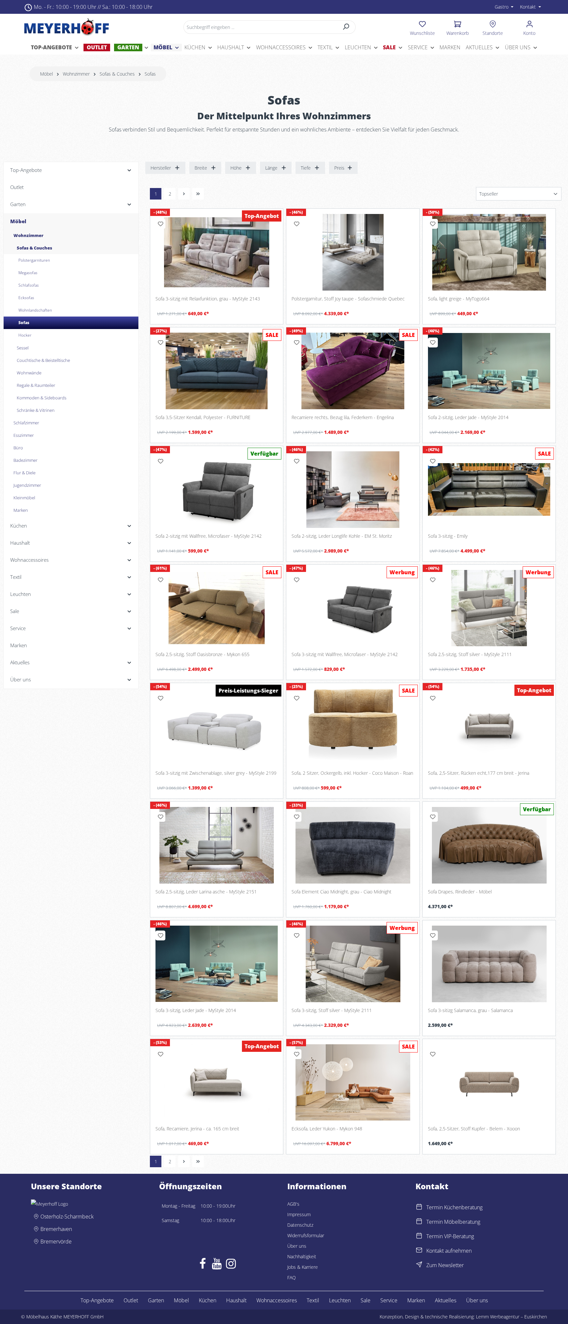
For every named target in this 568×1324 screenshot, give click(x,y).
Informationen (316, 1186)
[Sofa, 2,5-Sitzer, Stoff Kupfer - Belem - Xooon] (489, 1082)
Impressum (299, 1214)
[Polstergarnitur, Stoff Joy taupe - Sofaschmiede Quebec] (353, 252)
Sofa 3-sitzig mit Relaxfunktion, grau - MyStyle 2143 (207, 299)
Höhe (236, 168)
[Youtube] (217, 1265)
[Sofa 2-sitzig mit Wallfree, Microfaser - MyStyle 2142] (216, 489)
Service (388, 1300)
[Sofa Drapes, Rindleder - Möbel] (489, 845)
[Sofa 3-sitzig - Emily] (489, 489)
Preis (339, 168)
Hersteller (161, 168)
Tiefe (306, 168)
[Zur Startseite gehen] (66, 27)
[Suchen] (346, 27)
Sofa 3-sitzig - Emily (447, 536)
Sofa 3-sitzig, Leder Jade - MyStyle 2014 (195, 1010)
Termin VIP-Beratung (450, 1236)
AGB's (293, 1204)
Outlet (131, 1300)
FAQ (291, 1277)
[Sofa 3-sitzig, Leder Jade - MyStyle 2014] (216, 964)
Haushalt (236, 1300)
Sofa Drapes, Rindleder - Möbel (460, 892)
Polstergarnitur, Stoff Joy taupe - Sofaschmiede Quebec (348, 299)
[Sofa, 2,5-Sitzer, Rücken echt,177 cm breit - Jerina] (489, 726)
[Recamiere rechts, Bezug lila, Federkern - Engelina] (353, 371)
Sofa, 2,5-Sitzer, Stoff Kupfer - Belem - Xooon (474, 1129)
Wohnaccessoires (276, 1300)
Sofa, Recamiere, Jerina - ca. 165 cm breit (197, 1129)
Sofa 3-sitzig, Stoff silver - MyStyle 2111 (332, 1010)
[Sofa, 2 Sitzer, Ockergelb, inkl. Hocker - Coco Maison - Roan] (353, 726)
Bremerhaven (56, 1229)
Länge (271, 168)
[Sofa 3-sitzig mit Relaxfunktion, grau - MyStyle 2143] (216, 252)
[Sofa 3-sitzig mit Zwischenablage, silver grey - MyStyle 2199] (216, 726)
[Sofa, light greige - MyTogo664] (489, 252)
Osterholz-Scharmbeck (67, 1216)
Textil (313, 1300)
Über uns (296, 1246)
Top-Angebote (97, 1300)
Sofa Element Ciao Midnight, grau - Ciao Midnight (341, 892)
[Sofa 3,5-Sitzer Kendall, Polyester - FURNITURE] (216, 371)
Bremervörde (56, 1241)
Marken (416, 1300)
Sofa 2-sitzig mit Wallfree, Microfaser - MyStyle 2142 (208, 536)
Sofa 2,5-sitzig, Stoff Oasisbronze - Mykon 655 (202, 654)
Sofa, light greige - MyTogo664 (458, 299)
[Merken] (160, 224)
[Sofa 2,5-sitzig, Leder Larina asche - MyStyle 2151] (216, 845)
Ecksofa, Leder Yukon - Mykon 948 (327, 1129)
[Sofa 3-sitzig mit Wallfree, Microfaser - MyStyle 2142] (353, 608)
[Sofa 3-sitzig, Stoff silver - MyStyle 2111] (353, 964)
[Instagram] (231, 1265)
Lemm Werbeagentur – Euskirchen (511, 1316)
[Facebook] (202, 1265)
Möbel (181, 1300)
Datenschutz (300, 1225)
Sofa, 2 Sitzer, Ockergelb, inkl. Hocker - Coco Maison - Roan (352, 773)
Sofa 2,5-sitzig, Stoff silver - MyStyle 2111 (470, 654)
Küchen (207, 1300)
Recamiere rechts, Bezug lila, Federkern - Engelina (343, 417)
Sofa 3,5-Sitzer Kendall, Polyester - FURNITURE (202, 417)
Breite (201, 168)
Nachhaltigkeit (301, 1256)
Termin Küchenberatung (454, 1207)
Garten (156, 1300)
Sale (365, 1300)
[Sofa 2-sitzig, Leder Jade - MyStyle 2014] (489, 371)
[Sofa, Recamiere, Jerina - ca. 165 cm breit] (216, 1082)
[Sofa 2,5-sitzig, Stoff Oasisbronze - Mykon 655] (216, 608)
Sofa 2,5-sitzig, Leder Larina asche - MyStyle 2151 (206, 892)
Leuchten (340, 1300)
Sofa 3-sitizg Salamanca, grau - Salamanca (470, 1010)
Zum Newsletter (445, 1265)
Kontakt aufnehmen (449, 1250)
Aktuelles (445, 1300)
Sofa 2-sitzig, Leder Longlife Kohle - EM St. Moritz (342, 536)
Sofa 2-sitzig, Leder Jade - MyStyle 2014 (468, 417)
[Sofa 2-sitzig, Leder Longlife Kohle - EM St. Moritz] (353, 489)
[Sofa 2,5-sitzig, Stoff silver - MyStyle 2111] (489, 608)
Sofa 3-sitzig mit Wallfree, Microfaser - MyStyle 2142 (345, 654)
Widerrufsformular (305, 1235)
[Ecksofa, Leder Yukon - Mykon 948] (353, 1082)
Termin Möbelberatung (453, 1221)
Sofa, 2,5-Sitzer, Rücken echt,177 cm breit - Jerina (478, 773)
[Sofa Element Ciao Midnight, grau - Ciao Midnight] (353, 845)
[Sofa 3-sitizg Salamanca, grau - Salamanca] (489, 964)
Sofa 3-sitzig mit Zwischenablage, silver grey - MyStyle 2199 (215, 773)
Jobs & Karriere (302, 1267)
